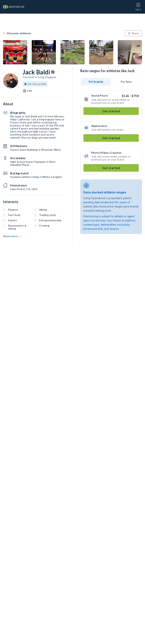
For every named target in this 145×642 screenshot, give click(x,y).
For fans (126, 81)
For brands (96, 81)
